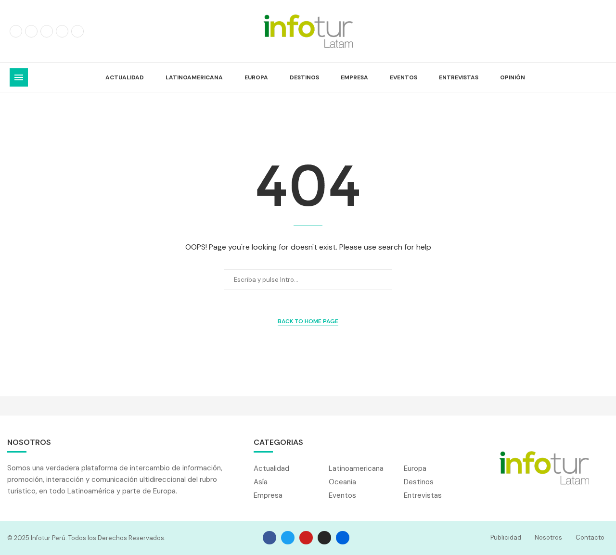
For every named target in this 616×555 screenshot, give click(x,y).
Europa (256, 77)
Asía (261, 482)
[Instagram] (46, 31)
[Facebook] (16, 31)
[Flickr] (62, 31)
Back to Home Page (308, 321)
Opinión (512, 77)
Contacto (590, 537)
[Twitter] (31, 31)
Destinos (304, 77)
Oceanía (342, 482)
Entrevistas (458, 77)
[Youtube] (77, 31)
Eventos (403, 77)
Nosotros (548, 537)
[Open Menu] (19, 77)
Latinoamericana (194, 77)
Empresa (354, 77)
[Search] (601, 77)
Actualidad (124, 77)
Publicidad (505, 537)
